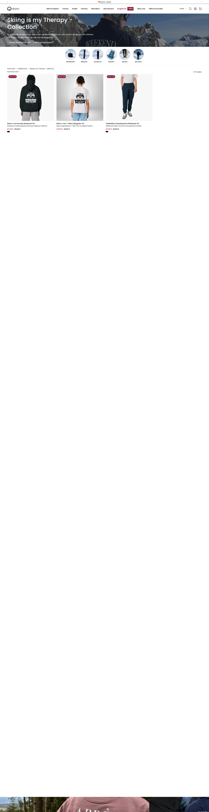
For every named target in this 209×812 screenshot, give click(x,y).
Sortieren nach (12, 72)
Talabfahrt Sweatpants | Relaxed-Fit (122, 123)
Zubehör (125, 62)
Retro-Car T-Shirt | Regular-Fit (70, 123)
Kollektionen (22, 69)
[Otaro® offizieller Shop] (13, 9)
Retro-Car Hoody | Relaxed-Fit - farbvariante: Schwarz (8, 131)
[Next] (201, 2)
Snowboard (98, 62)
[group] (104, 2)
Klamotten (138, 62)
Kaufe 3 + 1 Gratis (105, 2)
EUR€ (182, 9)
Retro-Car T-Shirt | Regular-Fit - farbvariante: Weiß (57, 131)
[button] (190, 8)
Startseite (11, 69)
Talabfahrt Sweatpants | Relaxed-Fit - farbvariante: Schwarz (107, 131)
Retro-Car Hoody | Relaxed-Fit (21, 123)
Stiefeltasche (70, 62)
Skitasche (84, 62)
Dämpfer (111, 62)
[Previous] (8, 2)
